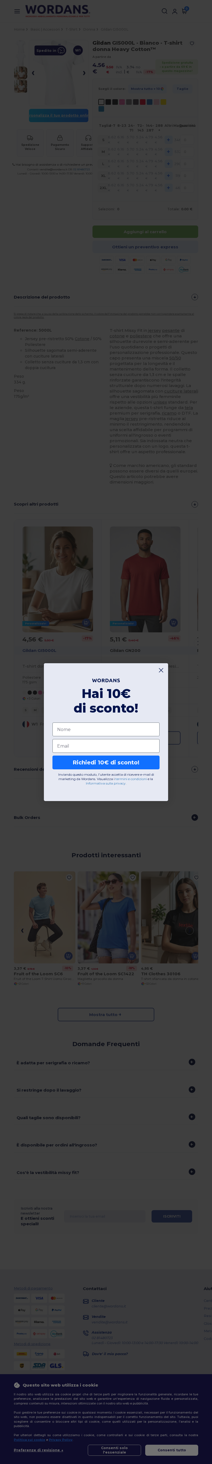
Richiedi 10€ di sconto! (106, 762)
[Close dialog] (161, 670)
